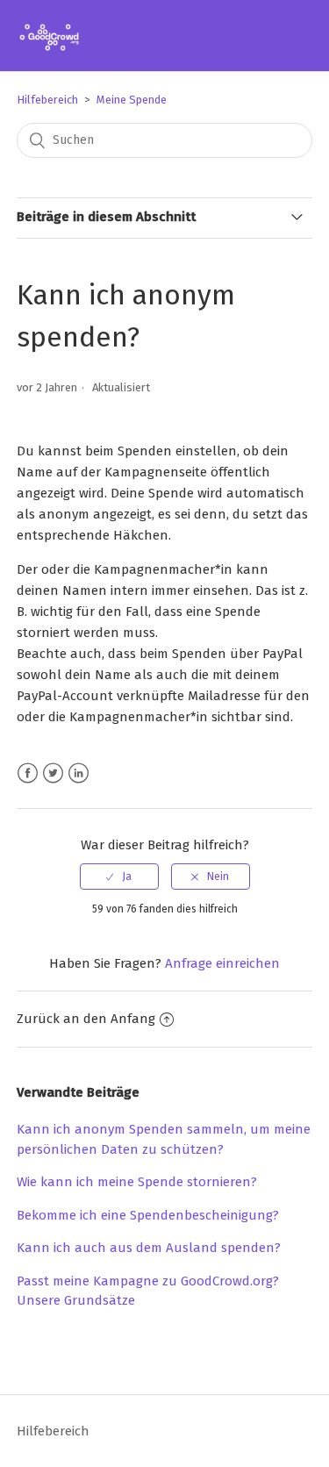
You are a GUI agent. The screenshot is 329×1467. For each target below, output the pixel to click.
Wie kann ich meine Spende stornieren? (137, 1182)
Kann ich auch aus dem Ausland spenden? (149, 1248)
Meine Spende (132, 99)
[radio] (119, 876)
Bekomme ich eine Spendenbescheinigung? (148, 1215)
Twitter (53, 773)
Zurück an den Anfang (86, 1019)
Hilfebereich (47, 99)
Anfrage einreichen (222, 963)
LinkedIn (78, 773)
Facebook (28, 773)
